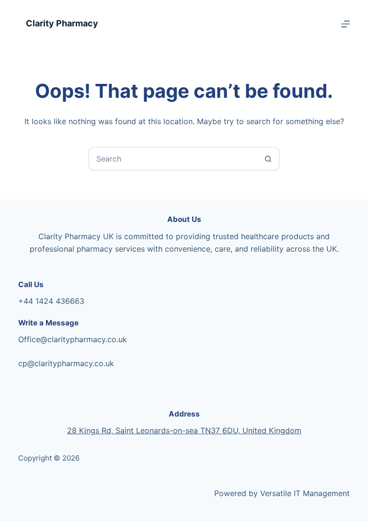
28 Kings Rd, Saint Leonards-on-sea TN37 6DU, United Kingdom (184, 430)
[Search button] (268, 159)
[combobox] (173, 159)
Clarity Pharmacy (62, 23)
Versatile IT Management (305, 493)
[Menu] (345, 24)
